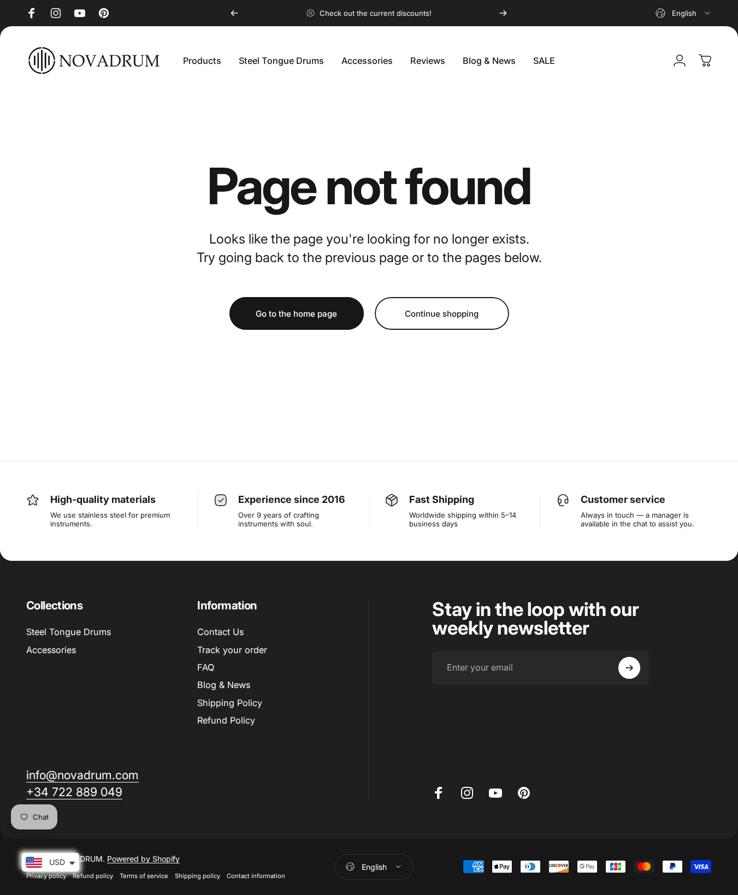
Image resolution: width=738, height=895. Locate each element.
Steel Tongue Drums (68, 631)
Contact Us (220, 631)
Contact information (256, 876)
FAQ (205, 667)
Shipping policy (197, 876)
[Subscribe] (629, 668)
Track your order (232, 649)
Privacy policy (46, 876)
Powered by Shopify (143, 858)
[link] (82, 775)
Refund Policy (226, 720)
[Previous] (234, 13)
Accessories (51, 649)
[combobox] (684, 13)
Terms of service (144, 876)
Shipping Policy (229, 702)
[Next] (503, 13)
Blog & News (223, 685)
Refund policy (93, 876)
